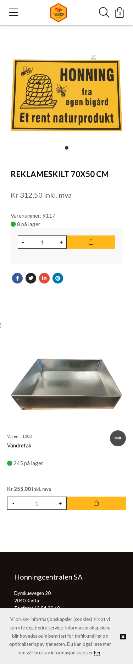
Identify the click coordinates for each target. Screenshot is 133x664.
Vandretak (19, 445)
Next (118, 438)
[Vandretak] (66, 385)
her (97, 652)
